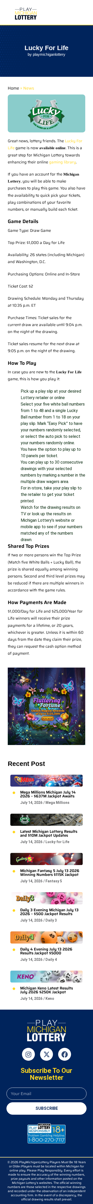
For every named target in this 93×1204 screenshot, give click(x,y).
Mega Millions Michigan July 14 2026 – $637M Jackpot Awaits (48, 794)
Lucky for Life (57, 842)
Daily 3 (51, 920)
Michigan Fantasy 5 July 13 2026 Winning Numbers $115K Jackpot (49, 873)
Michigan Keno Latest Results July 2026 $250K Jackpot (46, 990)
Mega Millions (57, 803)
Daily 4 (51, 959)
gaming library (62, 162)
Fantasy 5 (53, 881)
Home (13, 88)
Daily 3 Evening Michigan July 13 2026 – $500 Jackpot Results (49, 912)
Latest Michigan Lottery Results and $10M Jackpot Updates (48, 833)
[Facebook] (64, 1054)
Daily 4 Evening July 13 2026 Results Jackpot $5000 (46, 951)
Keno (49, 998)
